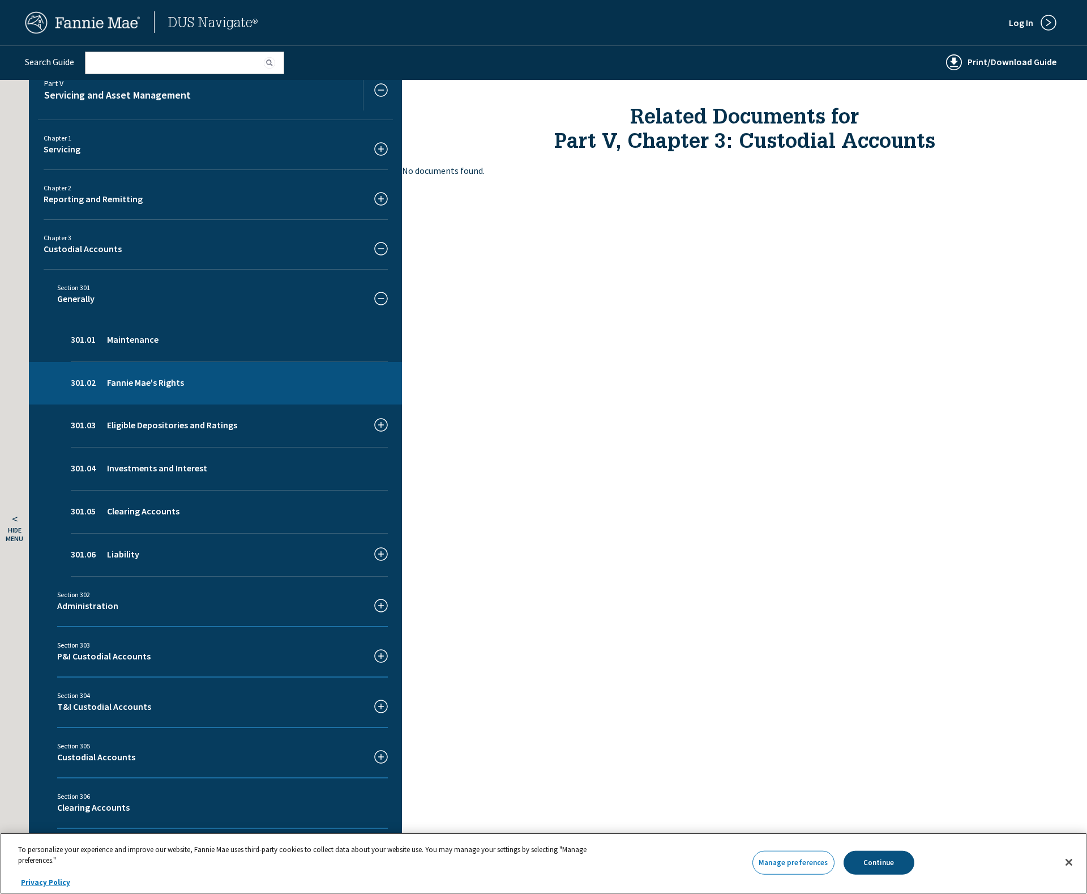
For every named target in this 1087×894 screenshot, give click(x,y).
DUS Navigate (213, 24)
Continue (879, 862)
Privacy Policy (45, 882)
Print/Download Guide (1012, 61)
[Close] (1068, 862)
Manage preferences (793, 862)
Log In (1021, 22)
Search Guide (49, 61)
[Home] (82, 30)
